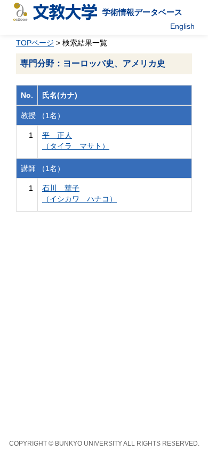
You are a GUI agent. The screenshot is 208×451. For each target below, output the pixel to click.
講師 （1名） (43, 168)
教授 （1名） (43, 115)
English (182, 26)
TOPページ (35, 42)
